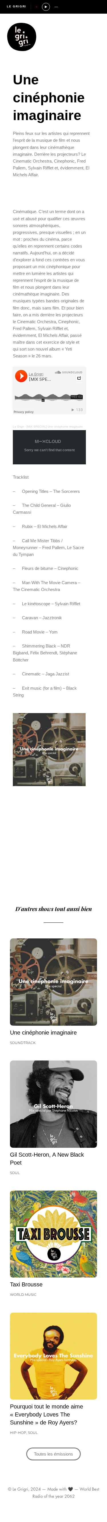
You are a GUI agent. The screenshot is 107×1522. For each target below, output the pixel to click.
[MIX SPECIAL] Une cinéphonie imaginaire (55, 426)
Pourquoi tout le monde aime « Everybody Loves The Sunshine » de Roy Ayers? (46, 1414)
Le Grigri (16, 6)
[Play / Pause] (46, 7)
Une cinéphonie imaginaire (43, 1032)
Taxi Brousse (26, 1284)
